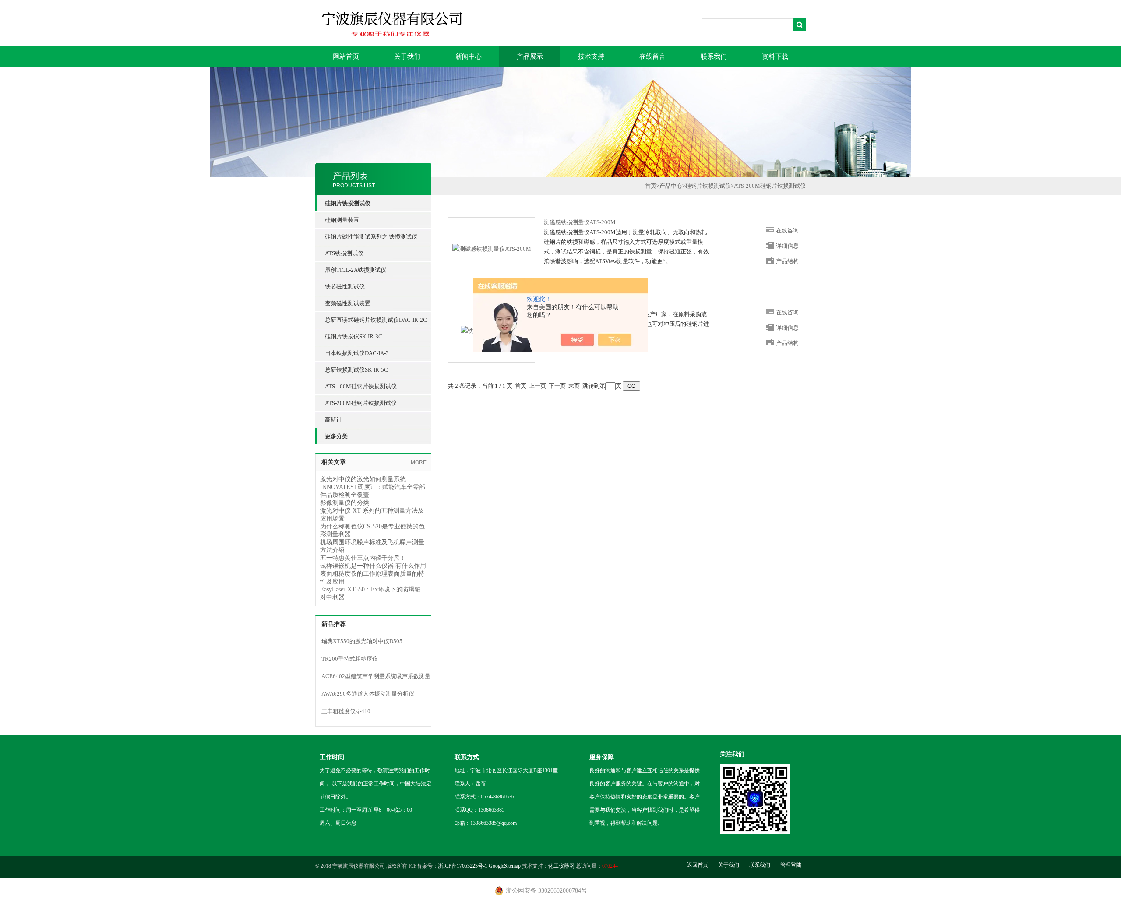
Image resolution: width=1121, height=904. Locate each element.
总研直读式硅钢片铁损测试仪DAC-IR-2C (376, 320)
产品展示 (530, 56)
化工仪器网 (561, 866)
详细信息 (787, 246)
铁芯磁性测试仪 (345, 286)
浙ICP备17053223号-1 (462, 866)
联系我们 (714, 56)
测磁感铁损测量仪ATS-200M (580, 222)
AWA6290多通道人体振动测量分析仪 (367, 693)
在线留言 (652, 56)
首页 (650, 186)
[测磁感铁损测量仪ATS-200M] (491, 248)
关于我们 (407, 56)
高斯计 (333, 419)
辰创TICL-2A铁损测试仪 (355, 270)
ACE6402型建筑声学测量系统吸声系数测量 (375, 676)
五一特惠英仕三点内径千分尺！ (363, 558)
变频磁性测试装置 (347, 303)
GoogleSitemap (505, 866)
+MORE (417, 462)
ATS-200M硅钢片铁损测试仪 (361, 403)
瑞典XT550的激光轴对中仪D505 (361, 641)
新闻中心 (468, 56)
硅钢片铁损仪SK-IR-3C (353, 336)
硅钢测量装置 (342, 220)
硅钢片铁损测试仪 (708, 186)
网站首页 (346, 56)
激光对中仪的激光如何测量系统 (363, 479)
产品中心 (670, 186)
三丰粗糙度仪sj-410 (345, 711)
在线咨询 (787, 230)
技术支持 (591, 56)
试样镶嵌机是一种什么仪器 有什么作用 (373, 566)
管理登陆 (790, 865)
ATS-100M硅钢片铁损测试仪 (361, 386)
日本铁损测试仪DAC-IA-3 (357, 353)
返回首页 (697, 865)
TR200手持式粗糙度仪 (349, 658)
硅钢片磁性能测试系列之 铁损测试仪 (371, 236)
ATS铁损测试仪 (344, 253)
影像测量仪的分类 (344, 502)
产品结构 (787, 261)
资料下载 (775, 56)
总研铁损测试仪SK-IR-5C (356, 369)
